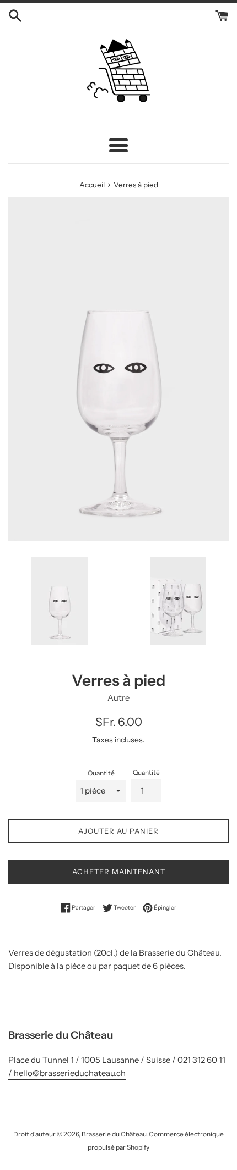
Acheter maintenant (118, 871)
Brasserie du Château (114, 1134)
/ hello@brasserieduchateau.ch (67, 1073)
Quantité (101, 773)
